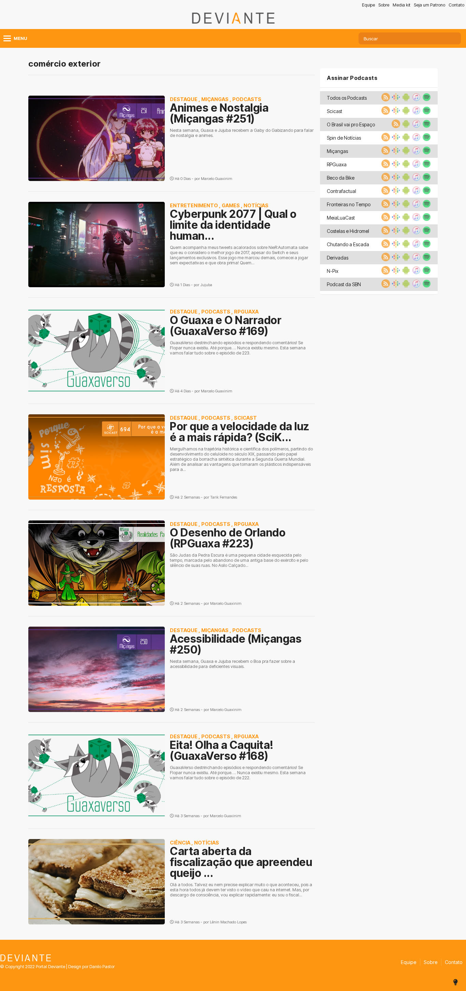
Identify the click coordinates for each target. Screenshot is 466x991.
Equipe (368, 5)
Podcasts (246, 99)
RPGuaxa (246, 312)
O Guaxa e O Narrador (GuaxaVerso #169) (225, 325)
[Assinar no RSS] (385, 99)
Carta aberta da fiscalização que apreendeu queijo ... (241, 862)
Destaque (184, 99)
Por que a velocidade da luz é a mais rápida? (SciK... (239, 432)
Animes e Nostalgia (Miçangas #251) (219, 113)
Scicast (245, 418)
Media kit (401, 5)
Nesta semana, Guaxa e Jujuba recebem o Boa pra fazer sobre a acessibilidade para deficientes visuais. (232, 664)
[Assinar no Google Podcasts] (395, 99)
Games (231, 205)
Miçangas (215, 99)
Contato (456, 5)
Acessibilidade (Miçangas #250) (236, 644)
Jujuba (206, 284)
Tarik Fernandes (223, 497)
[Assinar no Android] (405, 99)
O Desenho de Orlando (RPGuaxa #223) (228, 538)
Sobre (383, 5)
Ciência (180, 843)
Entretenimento (194, 205)
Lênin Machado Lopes (228, 922)
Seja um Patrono (429, 5)
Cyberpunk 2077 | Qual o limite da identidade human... (233, 224)
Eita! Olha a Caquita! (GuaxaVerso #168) (222, 750)
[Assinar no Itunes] (415, 99)
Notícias (256, 205)
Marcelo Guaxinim (216, 178)
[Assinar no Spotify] (426, 99)
